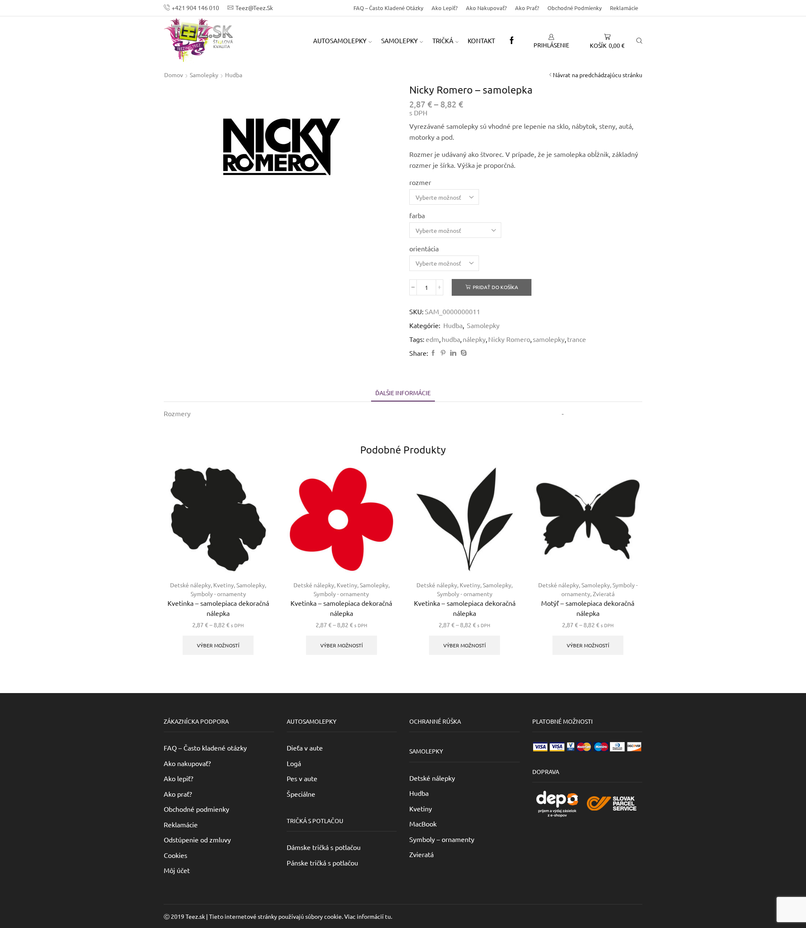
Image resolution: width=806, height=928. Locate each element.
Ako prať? (527, 7)
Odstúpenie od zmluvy (197, 839)
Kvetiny (223, 585)
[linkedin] (453, 353)
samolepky (549, 339)
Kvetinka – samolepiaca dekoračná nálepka (218, 608)
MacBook (423, 823)
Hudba (233, 74)
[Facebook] (512, 40)
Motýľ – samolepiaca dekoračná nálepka (587, 608)
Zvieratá (604, 593)
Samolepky (204, 74)
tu (388, 916)
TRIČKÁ (442, 40)
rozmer (420, 182)
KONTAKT (481, 40)
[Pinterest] (443, 353)
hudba (451, 339)
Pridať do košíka (495, 287)
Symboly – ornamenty (441, 839)
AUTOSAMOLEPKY (339, 40)
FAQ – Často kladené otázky (388, 7)
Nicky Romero (509, 339)
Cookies (175, 855)
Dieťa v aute (305, 747)
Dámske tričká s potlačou (324, 847)
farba (417, 215)
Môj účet (177, 870)
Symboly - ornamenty (218, 593)
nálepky (474, 339)
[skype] (462, 353)
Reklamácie (624, 7)
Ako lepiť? (445, 7)
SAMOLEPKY (399, 40)
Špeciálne (301, 794)
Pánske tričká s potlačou (322, 862)
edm (432, 339)
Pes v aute (302, 778)
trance (576, 339)
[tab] (403, 393)
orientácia (424, 248)
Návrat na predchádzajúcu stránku (597, 74)
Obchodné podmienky (574, 7)
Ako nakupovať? (486, 7)
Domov (173, 74)
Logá (294, 763)
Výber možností (218, 645)
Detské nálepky (190, 585)
